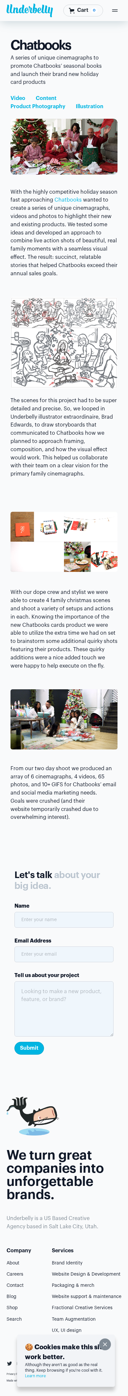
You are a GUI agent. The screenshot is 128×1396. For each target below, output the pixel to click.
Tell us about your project (46, 975)
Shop (12, 1308)
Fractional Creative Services (82, 1308)
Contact (15, 1285)
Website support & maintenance (86, 1296)
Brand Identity (67, 1263)
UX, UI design (66, 1330)
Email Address (32, 940)
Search (14, 1319)
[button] (83, 10)
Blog (11, 1296)
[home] (30, 10)
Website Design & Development (86, 1274)
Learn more (35, 1376)
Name (22, 906)
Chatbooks (68, 200)
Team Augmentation (74, 1319)
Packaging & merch (73, 1285)
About (13, 1263)
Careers (15, 1274)
